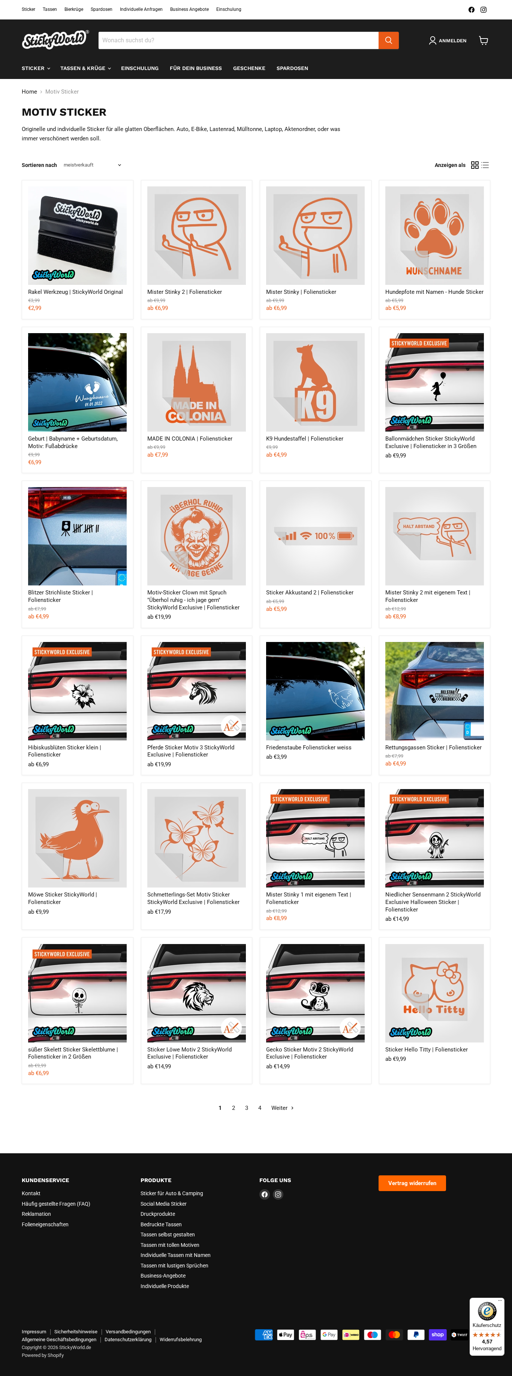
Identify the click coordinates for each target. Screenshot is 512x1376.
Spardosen (101, 9)
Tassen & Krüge (83, 68)
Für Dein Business (196, 68)
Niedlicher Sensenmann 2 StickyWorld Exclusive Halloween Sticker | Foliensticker (433, 902)
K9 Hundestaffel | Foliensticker (304, 438)
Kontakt (31, 1193)
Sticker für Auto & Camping (172, 1193)
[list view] (485, 165)
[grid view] (475, 165)
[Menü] (500, 1302)
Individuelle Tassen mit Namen (176, 1255)
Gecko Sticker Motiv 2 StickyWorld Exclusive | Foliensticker (309, 1053)
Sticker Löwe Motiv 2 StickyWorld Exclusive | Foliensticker (189, 1053)
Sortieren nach (39, 165)
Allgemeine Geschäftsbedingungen (59, 1339)
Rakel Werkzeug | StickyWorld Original (75, 292)
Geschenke (249, 68)
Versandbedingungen (128, 1331)
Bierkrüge (73, 9)
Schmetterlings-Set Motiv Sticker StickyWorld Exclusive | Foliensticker (193, 898)
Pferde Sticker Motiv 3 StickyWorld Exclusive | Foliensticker (190, 751)
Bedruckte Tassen (161, 1224)
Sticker (28, 9)
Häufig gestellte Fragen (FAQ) (56, 1204)
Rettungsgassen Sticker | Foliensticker (433, 747)
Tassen (50, 9)
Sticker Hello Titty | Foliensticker (426, 1049)
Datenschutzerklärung (128, 1339)
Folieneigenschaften (45, 1224)
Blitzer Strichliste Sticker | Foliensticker (60, 596)
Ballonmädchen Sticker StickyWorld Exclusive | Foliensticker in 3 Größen (430, 442)
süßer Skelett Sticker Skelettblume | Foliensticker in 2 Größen (73, 1053)
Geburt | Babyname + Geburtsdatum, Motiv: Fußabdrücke (73, 442)
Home (29, 92)
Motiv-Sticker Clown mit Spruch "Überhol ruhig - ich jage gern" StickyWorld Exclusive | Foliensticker (193, 600)
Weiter (280, 1108)
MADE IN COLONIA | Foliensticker (189, 438)
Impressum (34, 1331)
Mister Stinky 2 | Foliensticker (184, 292)
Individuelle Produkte (165, 1286)
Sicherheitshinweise (75, 1331)
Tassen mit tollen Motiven (170, 1245)
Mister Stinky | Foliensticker (301, 292)
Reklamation (36, 1214)
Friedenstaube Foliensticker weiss (309, 747)
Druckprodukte (158, 1214)
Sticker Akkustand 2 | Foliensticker (309, 592)
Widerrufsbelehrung (181, 1339)
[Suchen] (389, 40)
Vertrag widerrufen (412, 1183)
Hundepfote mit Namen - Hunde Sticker (434, 292)
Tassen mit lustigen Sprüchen (174, 1266)
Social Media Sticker (164, 1204)
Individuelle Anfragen (141, 9)
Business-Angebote (163, 1276)
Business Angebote (189, 9)
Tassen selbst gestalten (168, 1235)
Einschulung (228, 9)
